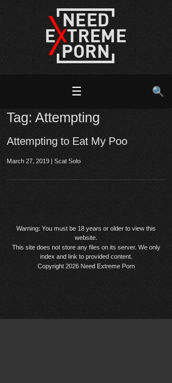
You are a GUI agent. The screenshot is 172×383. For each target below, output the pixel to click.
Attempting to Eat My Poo (67, 141)
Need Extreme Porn (108, 266)
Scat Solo (67, 161)
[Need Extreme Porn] (86, 60)
